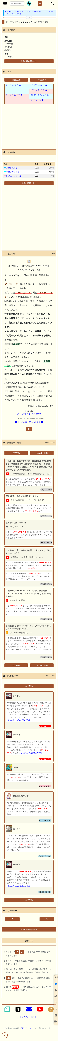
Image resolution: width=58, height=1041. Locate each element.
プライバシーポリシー (29, 1017)
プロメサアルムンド (14, 172)
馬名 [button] (5, 164)
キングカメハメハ (37, 85)
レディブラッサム (37, 90)
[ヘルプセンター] (51, 1009)
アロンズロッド (12, 168)
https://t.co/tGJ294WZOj (30, 753)
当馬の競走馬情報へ (29, 61)
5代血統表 (16, 80)
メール (32, 1028)
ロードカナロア (12, 85)
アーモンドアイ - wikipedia (29, 414)
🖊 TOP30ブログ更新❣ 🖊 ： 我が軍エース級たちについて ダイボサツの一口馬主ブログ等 (29, 12)
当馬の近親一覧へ (29, 183)
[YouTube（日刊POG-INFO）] (40, 1009)
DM (22, 1028)
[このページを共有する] (5, 1035)
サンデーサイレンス (38, 95)
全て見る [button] (16, 453)
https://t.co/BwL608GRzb (18, 720)
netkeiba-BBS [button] (42, 453)
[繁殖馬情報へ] (20, 85)
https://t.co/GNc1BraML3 (18, 886)
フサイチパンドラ (13, 95)
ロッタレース (35, 100)
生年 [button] (36, 164)
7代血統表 (42, 80)
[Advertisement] (29, 125)
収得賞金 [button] (47, 164)
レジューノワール (13, 176)
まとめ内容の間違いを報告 (29, 422)
